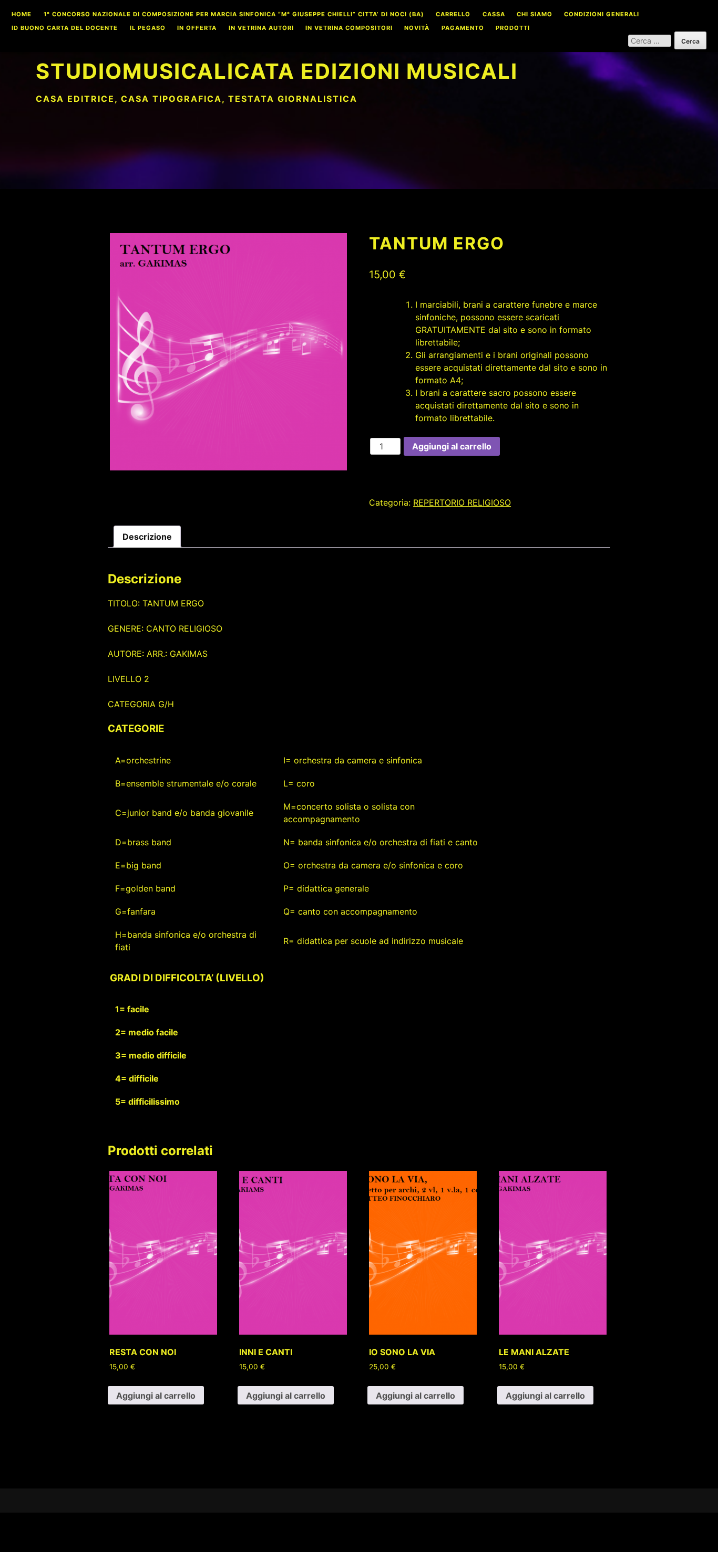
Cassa (494, 15)
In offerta (197, 28)
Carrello (453, 15)
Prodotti (513, 28)
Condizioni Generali (601, 15)
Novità (416, 28)
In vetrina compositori (349, 28)
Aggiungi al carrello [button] (156, 1395)
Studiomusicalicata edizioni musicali (277, 71)
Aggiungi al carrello (451, 446)
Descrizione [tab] (147, 536)
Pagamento (463, 28)
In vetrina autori (261, 28)
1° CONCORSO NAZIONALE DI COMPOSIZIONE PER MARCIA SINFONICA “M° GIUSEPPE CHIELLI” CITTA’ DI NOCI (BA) (234, 15)
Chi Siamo (534, 15)
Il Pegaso (148, 28)
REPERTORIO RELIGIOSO (462, 502)
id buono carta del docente (65, 28)
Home (22, 15)
